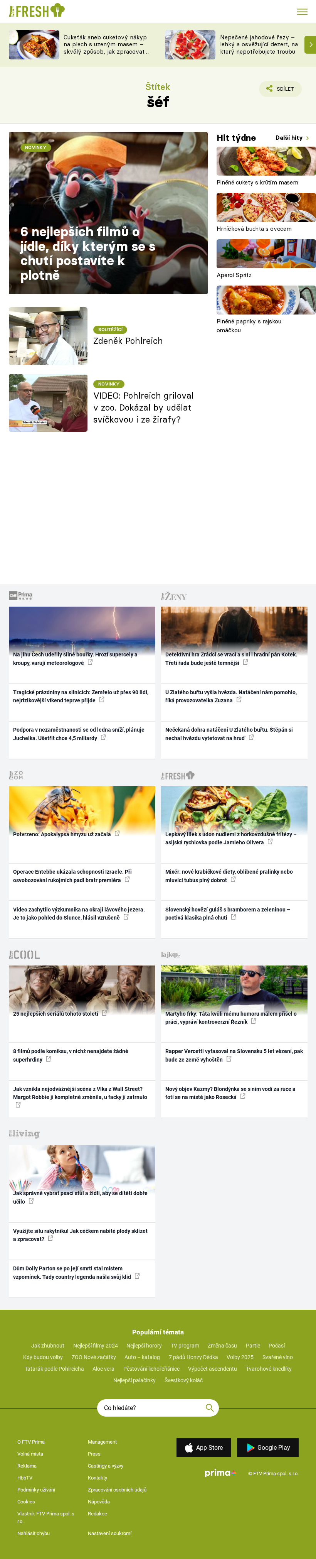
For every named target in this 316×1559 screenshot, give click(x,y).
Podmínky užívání (36, 1490)
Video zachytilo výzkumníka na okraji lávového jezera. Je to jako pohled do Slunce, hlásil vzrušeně (79, 913)
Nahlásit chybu (33, 1533)
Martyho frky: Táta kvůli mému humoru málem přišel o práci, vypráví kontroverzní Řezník (231, 1018)
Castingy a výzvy (105, 1466)
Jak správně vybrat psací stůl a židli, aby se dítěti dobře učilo (80, 1197)
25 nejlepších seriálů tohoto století (56, 1014)
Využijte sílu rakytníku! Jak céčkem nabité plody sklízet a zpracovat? (80, 1235)
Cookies (26, 1502)
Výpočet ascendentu (212, 1369)
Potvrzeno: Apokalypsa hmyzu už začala (62, 834)
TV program (185, 1346)
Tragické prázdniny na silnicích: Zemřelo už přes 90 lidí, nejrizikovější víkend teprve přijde (80, 696)
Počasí (277, 1346)
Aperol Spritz (234, 275)
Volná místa (30, 1454)
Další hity (290, 137)
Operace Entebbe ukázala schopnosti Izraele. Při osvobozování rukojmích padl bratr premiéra (72, 876)
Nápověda (99, 1502)
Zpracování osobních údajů (117, 1490)
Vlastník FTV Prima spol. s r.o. (45, 1517)
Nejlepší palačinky (134, 1380)
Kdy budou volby (43, 1357)
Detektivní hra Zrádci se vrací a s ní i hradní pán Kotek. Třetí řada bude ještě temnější (231, 658)
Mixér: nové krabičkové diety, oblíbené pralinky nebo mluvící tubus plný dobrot (229, 876)
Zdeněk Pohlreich (128, 340)
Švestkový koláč (184, 1380)
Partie (253, 1346)
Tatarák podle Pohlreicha (54, 1369)
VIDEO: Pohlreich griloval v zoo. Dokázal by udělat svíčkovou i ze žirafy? (143, 407)
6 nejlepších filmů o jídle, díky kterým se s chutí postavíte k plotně (87, 253)
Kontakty (97, 1478)
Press (94, 1454)
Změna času (222, 1346)
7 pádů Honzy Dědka (193, 1357)
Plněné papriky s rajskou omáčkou (249, 326)
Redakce (97, 1514)
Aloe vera (103, 1369)
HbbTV (24, 1478)
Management (102, 1442)
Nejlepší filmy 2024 (95, 1346)
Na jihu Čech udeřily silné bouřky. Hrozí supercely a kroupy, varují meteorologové (75, 658)
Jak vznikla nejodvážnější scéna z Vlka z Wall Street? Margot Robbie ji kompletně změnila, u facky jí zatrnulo (80, 1093)
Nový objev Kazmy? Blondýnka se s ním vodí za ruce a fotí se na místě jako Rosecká (230, 1093)
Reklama (27, 1466)
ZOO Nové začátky (94, 1357)
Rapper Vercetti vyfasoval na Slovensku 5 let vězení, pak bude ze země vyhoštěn (234, 1055)
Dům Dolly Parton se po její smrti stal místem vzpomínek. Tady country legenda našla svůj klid (72, 1272)
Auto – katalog (142, 1357)
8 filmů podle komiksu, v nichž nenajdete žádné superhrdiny (70, 1055)
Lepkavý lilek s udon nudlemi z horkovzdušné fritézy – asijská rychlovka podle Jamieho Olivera (231, 838)
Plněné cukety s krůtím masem (257, 182)
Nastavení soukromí (109, 1533)
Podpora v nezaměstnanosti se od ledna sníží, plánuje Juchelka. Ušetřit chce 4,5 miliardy (79, 734)
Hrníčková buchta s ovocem (254, 228)
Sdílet (281, 91)
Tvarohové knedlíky (269, 1369)
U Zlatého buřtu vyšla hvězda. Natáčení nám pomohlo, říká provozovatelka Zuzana (231, 696)
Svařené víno (277, 1357)
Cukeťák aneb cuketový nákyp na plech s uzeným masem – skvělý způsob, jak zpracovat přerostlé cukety (105, 48)
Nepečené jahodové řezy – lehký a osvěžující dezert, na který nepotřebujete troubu (259, 45)
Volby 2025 (240, 1357)
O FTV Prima (31, 1442)
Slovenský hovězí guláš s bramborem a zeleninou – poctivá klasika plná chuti (227, 913)
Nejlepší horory (144, 1346)
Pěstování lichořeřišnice (151, 1369)
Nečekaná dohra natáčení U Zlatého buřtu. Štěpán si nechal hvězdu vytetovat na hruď (229, 734)
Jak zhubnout (47, 1346)
